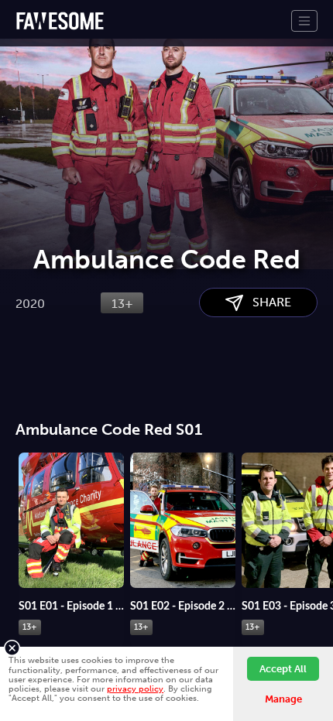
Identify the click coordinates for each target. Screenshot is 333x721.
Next (321, 511)
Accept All (283, 669)
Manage (283, 699)
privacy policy (135, 688)
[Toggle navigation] (304, 21)
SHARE (267, 302)
